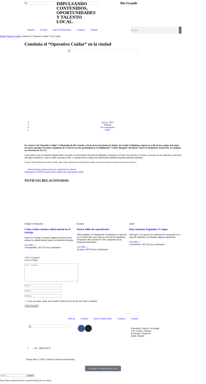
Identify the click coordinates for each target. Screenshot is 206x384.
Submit (30, 375)
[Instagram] (88, 328)
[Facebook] (81, 328)
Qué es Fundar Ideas (62, 30)
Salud (107, 130)
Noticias (31, 30)
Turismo (94, 30)
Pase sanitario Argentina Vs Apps (148, 229)
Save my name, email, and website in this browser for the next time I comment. (63, 301)
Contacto (81, 30)
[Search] (180, 30)
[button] (26, 115)
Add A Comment (32, 257)
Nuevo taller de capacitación (93, 229)
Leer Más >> (30, 245)
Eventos (43, 30)
